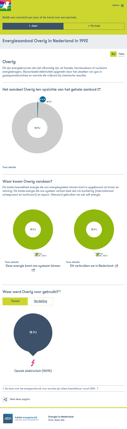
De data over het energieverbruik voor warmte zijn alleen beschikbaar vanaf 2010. (50, 388)
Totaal (15, 301)
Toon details (9, 167)
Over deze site (56, 420)
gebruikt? (51, 292)
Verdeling (40, 301)
